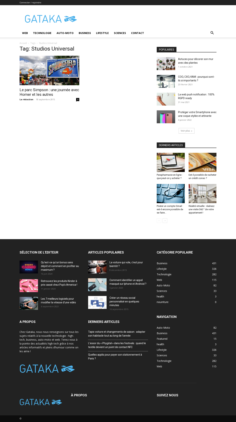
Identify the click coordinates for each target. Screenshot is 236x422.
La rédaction (26, 99)
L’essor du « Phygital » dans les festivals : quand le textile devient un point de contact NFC (117, 345)
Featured (162, 338)
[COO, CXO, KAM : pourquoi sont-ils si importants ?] (166, 81)
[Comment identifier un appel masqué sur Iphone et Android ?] (97, 284)
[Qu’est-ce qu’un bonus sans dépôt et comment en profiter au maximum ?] (29, 267)
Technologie (42, 33)
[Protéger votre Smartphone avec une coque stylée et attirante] (166, 116)
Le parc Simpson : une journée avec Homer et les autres (49, 92)
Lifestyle (102, 33)
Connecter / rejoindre (30, 2)
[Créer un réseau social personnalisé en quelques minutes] (97, 302)
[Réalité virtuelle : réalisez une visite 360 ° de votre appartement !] (203, 193)
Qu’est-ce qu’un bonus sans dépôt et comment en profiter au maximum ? (60, 266)
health (160, 344)
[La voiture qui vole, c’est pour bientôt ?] (97, 267)
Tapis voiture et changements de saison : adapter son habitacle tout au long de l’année (116, 333)
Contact (137, 33)
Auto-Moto (65, 33)
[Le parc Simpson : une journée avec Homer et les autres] (49, 70)
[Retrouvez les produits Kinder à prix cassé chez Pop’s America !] (29, 285)
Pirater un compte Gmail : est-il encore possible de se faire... (170, 209)
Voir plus (185, 130)
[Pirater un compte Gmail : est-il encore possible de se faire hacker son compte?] (171, 193)
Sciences (120, 33)
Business (85, 33)
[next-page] (165, 220)
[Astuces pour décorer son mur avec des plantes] (166, 63)
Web (25, 33)
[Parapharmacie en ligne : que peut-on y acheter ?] (171, 162)
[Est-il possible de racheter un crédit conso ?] (203, 162)
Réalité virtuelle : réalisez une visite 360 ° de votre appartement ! (201, 209)
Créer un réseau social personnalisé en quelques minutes (124, 301)
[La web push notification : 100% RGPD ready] (166, 99)
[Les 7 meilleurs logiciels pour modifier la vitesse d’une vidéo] (29, 303)
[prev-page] (159, 220)
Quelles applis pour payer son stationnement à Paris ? (115, 356)
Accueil (23, 43)
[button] (212, 33)
